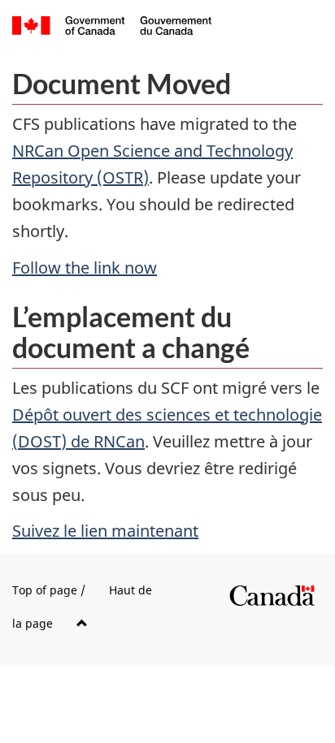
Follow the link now (84, 268)
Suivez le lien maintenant (105, 531)
